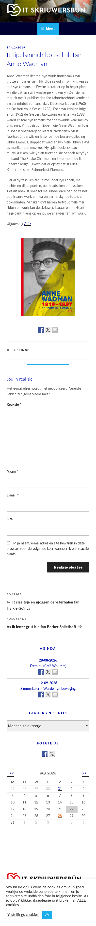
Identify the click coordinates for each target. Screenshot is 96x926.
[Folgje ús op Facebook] (45, 754)
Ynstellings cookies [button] (23, 915)
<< (11, 773)
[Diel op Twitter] (48, 330)
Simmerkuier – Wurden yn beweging (48, 689)
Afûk (27, 224)
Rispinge (22, 350)
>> (84, 773)
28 (60, 816)
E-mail (13, 495)
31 (60, 789)
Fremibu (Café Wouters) (48, 666)
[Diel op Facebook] (41, 330)
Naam (12, 471)
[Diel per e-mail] (55, 330)
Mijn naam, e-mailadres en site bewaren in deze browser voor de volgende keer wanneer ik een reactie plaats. (48, 549)
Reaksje (14, 404)
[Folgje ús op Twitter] (52, 754)
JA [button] (47, 914)
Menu (51, 29)
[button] (92, 5)
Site (10, 519)
